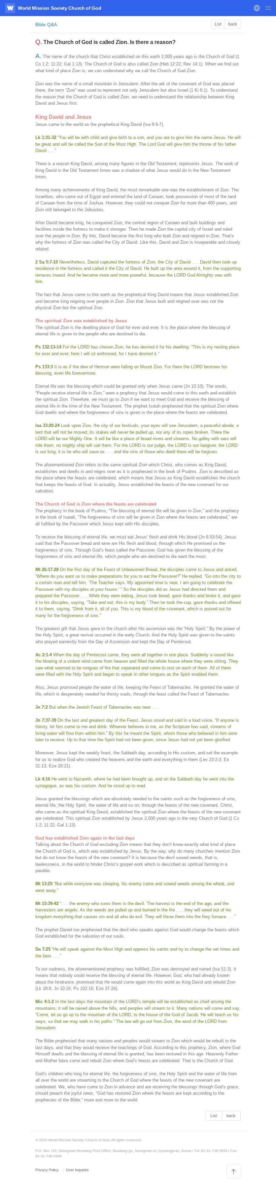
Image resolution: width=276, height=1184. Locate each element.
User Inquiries (77, 1170)
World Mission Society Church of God (59, 8)
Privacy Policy (47, 1170)
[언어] (257, 8)
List (218, 24)
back (232, 24)
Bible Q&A (46, 24)
